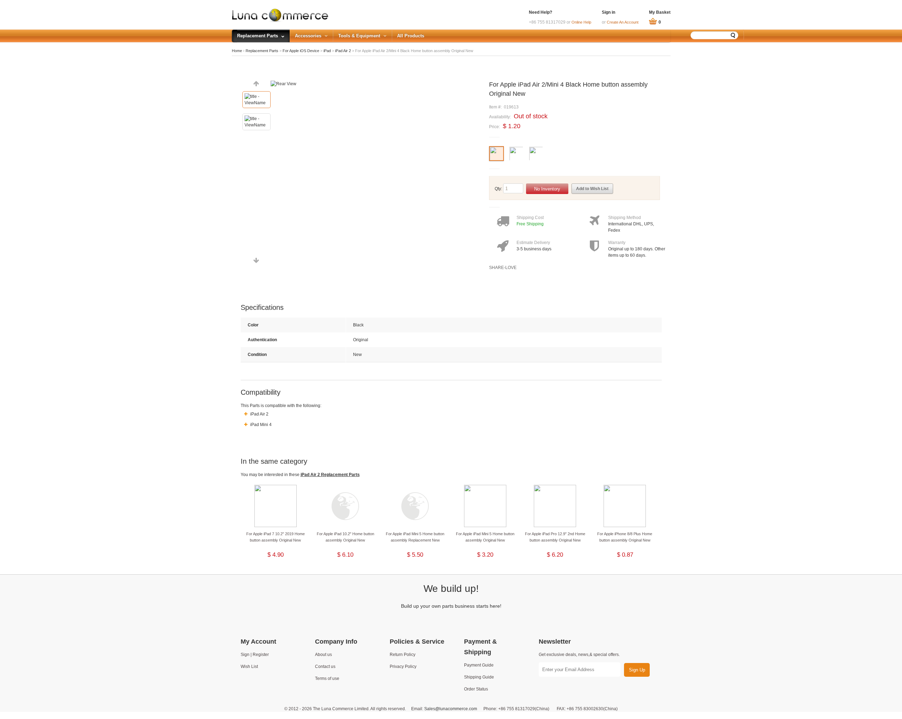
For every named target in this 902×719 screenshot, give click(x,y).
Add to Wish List (592, 188)
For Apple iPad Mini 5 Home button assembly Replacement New (415, 537)
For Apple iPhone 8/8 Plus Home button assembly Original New (624, 537)
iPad (327, 51)
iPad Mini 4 (260, 424)
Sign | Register (255, 654)
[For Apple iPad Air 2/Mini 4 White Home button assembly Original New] (516, 160)
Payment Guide (479, 665)
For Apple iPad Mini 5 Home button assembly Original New (485, 537)
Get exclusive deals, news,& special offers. (579, 654)
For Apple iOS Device (301, 51)
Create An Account (622, 22)
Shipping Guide (479, 677)
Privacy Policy (403, 666)
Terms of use (327, 678)
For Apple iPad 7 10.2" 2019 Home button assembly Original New (275, 537)
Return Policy (402, 654)
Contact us (325, 666)
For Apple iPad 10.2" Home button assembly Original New (345, 537)
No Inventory (547, 189)
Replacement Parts (262, 51)
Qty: (498, 188)
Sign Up (637, 670)
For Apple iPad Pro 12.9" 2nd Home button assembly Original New (555, 537)
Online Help (581, 22)
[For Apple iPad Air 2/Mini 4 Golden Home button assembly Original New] (536, 160)
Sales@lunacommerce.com (450, 708)
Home (237, 51)
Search (733, 35)
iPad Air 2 (343, 51)
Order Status (476, 689)
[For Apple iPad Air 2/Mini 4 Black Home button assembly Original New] (496, 160)
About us (323, 654)
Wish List (249, 666)
